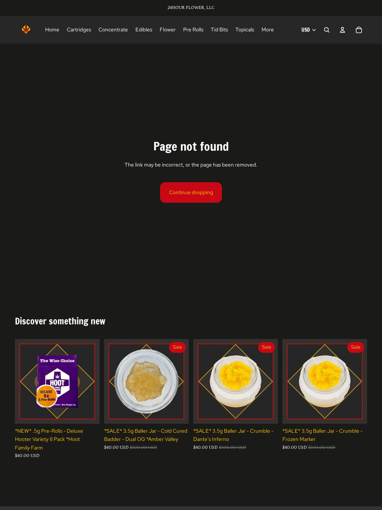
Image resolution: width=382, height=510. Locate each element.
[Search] (327, 30)
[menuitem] (268, 30)
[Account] (342, 30)
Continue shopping (191, 192)
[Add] (88, 412)
